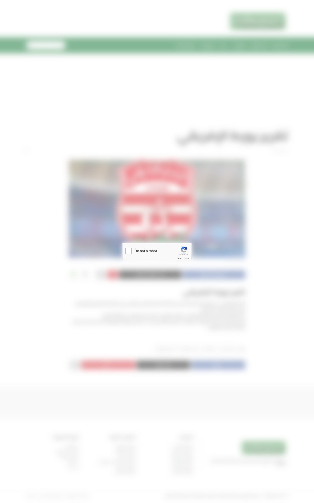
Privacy (179, 258)
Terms (186, 258)
